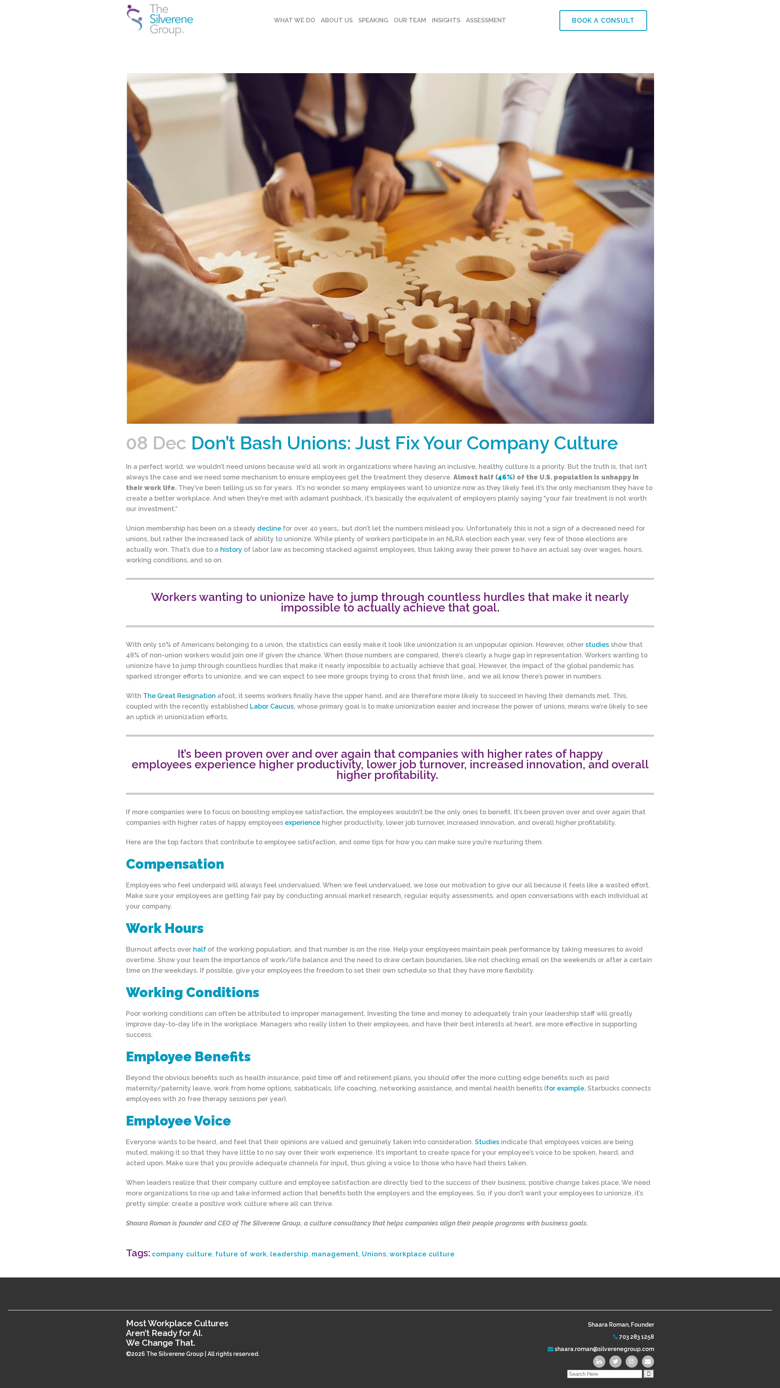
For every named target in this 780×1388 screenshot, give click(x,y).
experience (302, 822)
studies (597, 644)
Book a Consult (603, 20)
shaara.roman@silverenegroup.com (604, 1349)
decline (269, 528)
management (335, 1254)
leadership (289, 1254)
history (231, 549)
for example (565, 1088)
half (199, 949)
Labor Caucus (272, 706)
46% (505, 477)
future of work (241, 1254)
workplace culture (422, 1254)
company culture (182, 1254)
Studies (487, 1142)
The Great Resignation (179, 696)
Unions (374, 1254)
